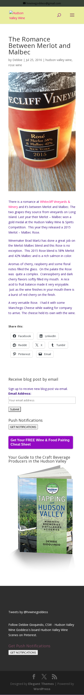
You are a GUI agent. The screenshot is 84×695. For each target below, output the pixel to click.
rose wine (15, 65)
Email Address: (19, 393)
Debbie (17, 60)
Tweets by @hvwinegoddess (28, 612)
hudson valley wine (58, 60)
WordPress (42, 689)
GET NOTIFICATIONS (23, 427)
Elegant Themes (41, 684)
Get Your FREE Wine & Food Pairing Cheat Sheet (40, 442)
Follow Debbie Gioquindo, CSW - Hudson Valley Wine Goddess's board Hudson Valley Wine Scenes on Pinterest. (41, 630)
